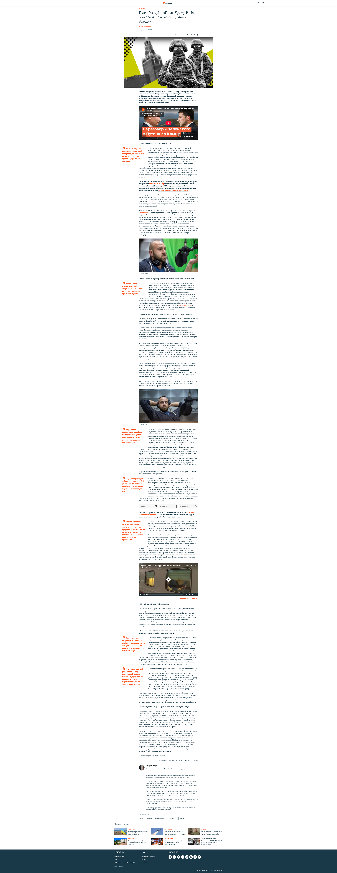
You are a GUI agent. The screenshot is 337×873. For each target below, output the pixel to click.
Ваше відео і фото (119, 856)
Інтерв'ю (142, 9)
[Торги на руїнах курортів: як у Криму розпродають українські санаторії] (120, 841)
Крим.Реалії (146, 568)
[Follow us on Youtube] (178, 857)
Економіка (131, 839)
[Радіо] (273, 3)
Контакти (144, 863)
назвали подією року (156, 184)
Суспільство (131, 829)
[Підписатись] (199, 857)
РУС (258, 3)
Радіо (116, 859)
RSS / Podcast (118, 866)
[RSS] (191, 857)
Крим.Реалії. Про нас (148, 856)
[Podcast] (195, 857)
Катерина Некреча (145, 26)
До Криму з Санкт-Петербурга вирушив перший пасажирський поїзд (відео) (168, 566)
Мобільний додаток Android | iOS (124, 863)
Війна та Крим (169, 829)
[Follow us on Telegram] (182, 857)
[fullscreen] (196, 594)
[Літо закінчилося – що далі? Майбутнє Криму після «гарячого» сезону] (157, 841)
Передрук (144, 859)
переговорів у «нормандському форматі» (173, 190)
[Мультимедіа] (268, 3)
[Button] (179, 35)
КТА (263, 3)
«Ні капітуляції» (185, 305)
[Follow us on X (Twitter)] (174, 857)
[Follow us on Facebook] (170, 857)
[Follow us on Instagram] (187, 857)
